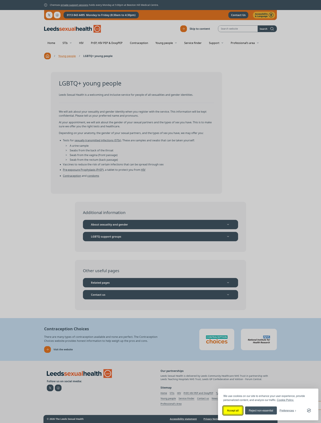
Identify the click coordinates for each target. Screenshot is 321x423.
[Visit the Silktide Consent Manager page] (309, 410)
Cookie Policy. (285, 400)
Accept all (233, 410)
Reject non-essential (261, 410)
